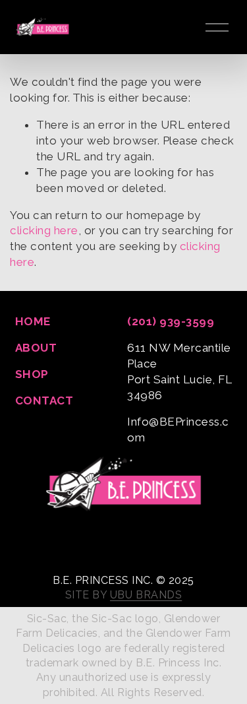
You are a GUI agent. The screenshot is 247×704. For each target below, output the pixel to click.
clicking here (44, 230)
